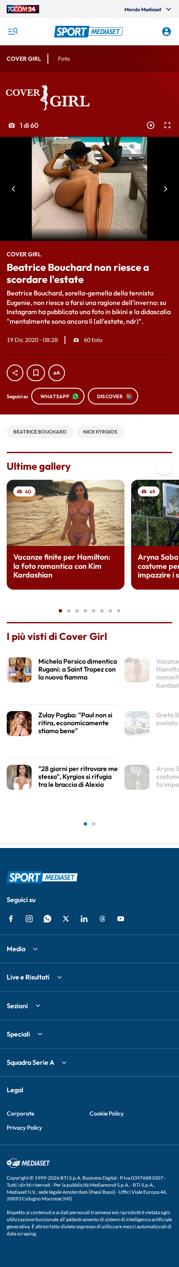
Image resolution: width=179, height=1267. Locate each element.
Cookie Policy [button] (107, 1113)
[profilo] (166, 31)
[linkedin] (84, 919)
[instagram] (29, 919)
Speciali (18, 1034)
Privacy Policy (24, 1127)
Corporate (20, 1113)
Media (16, 949)
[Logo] (89, 31)
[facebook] (11, 919)
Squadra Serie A (30, 1062)
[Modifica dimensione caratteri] (56, 372)
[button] (89, 31)
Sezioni (17, 1006)
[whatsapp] (47, 919)
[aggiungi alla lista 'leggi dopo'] (36, 372)
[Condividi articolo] (15, 372)
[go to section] (164, 466)
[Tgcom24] (23, 9)
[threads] (102, 919)
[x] (66, 919)
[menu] (12, 31)
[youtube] (121, 919)
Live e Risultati (28, 977)
